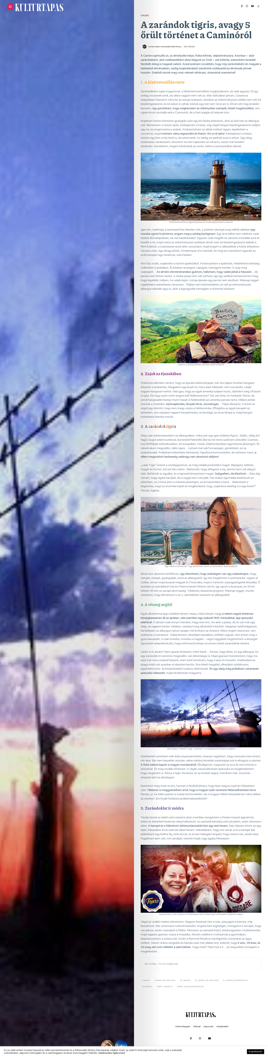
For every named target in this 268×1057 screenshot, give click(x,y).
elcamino (147, 987)
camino (146, 980)
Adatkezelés (222, 1026)
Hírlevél (197, 1026)
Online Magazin (182, 1026)
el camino (185, 980)
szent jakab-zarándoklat (190, 987)
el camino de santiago (207, 980)
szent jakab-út (165, 987)
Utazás (145, 15)
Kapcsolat (208, 1026)
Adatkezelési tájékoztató (111, 1053)
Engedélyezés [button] (255, 1051)
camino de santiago (165, 980)
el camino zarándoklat (235, 980)
